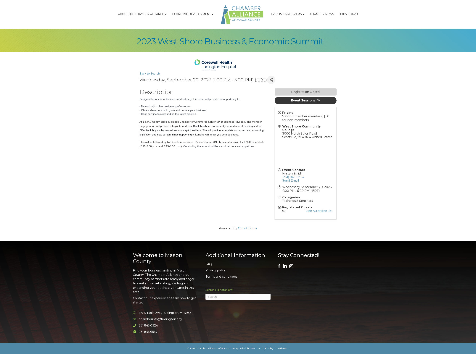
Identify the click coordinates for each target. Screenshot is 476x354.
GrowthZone (247, 228)
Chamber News (322, 14)
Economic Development (191, 14)
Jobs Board (349, 14)
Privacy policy (215, 270)
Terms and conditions (221, 276)
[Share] (271, 80)
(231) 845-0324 (293, 177)
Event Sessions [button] (303, 100)
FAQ (208, 264)
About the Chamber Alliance (141, 14)
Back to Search (149, 73)
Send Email (290, 180)
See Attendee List (319, 211)
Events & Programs (286, 14)
